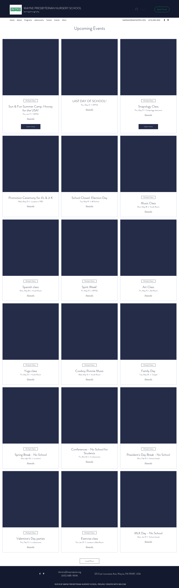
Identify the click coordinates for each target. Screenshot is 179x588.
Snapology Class (148, 106)
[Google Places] (168, 20)
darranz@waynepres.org (69, 572)
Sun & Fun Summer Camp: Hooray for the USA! (31, 108)
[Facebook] (164, 20)
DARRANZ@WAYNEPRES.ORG (134, 20)
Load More (89, 561)
